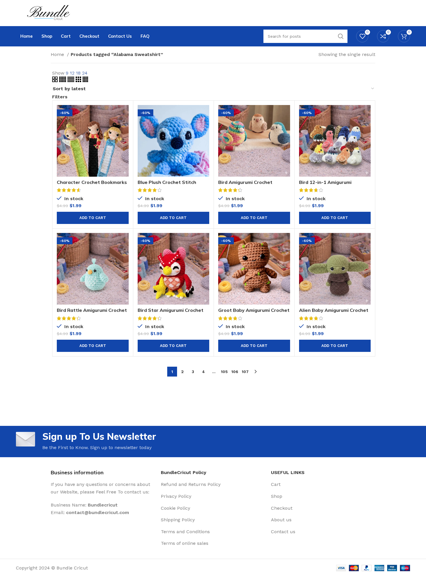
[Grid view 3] (79, 80)
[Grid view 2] (55, 80)
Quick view (124, 127)
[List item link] (213, 484)
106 (234, 371)
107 (245, 371)
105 (224, 371)
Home (58, 54)
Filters (60, 97)
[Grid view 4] (85, 80)
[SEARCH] (340, 36)
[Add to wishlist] (124, 140)
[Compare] (124, 114)
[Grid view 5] (63, 80)
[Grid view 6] (72, 80)
